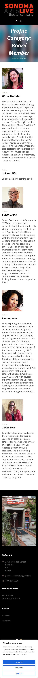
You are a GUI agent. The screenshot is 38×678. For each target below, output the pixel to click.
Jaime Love (8, 427)
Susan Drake (9, 214)
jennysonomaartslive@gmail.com (18, 576)
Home (14, 58)
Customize (19, 668)
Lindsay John (10, 318)
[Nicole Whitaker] (12, 78)
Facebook (6, 615)
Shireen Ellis (9, 173)
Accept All (19, 662)
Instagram (6, 621)
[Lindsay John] (12, 300)
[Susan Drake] (12, 197)
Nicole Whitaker (11, 96)
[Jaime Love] (12, 410)
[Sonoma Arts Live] (19, 9)
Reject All (19, 673)
